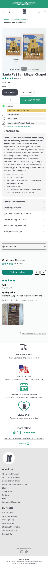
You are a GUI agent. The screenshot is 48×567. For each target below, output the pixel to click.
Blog (4, 488)
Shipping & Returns (12, 208)
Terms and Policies (24, 549)
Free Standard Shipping (18, 110)
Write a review (17, 272)
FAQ (4, 498)
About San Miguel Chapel (15, 226)
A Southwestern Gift (13, 232)
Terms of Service (9, 530)
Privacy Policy (8, 520)
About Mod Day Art (10, 474)
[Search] (9, 12)
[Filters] (36, 272)
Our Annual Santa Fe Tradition (17, 214)
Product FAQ (11, 246)
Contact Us (7, 534)
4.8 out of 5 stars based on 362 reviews (24, 438)
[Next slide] (45, 4)
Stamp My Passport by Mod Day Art (18, 126)
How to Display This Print (15, 220)
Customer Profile (9, 516)
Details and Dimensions (14, 202)
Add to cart (34, 100)
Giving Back (7, 491)
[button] (8, 78)
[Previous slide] (3, 4)
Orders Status (8, 513)
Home (6, 20)
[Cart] (45, 12)
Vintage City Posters (18, 20)
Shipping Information (11, 527)
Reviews (5, 495)
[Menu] (3, 12)
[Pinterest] (26, 551)
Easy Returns (13, 114)
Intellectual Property (11, 502)
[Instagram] (21, 551)
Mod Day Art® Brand (11, 477)
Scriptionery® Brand (11, 481)
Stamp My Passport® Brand (14, 484)
